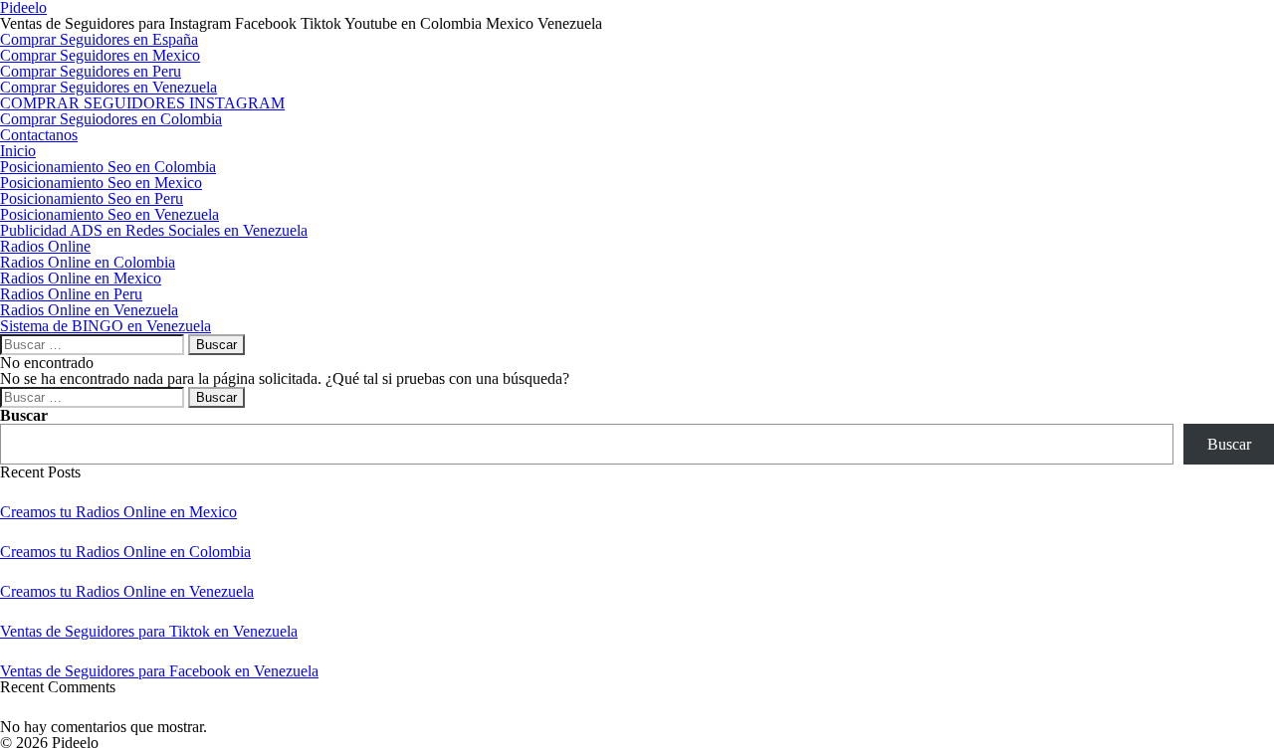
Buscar (24, 415)
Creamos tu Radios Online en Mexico (118, 511)
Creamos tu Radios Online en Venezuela (127, 591)
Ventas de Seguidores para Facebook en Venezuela (159, 670)
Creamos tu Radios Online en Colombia (125, 551)
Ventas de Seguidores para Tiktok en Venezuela (149, 631)
